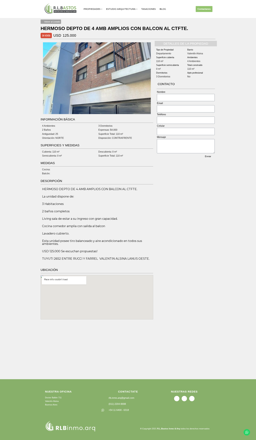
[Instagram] (192, 398)
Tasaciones (148, 9)
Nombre (161, 92)
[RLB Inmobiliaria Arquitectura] (61, 9)
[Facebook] (176, 398)
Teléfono (161, 114)
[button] (101, 9)
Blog (163, 9)
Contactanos (204, 9)
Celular (161, 126)
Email (160, 103)
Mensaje (161, 137)
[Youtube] (184, 398)
